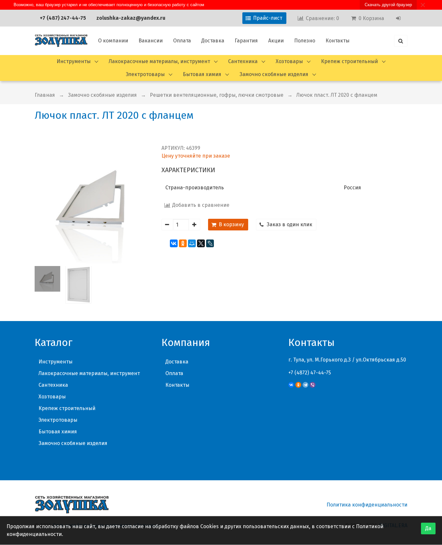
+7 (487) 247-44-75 (63, 18)
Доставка (212, 41)
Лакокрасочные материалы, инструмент (159, 61)
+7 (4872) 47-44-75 (309, 373)
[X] (201, 243)
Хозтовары (289, 61)
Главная (45, 95)
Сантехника (243, 61)
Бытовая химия (202, 74)
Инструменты (74, 61)
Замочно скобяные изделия (273, 74)
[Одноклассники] (183, 243)
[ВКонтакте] (174, 243)
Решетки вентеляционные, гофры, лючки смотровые (216, 95)
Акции (276, 41)
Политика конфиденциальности (366, 505)
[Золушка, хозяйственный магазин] (61, 41)
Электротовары (145, 74)
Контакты (337, 41)
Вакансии (150, 41)
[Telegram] (305, 385)
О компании (113, 41)
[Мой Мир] (192, 243)
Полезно (304, 41)
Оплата (182, 41)
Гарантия (246, 41)
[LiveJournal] (210, 243)
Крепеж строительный (349, 61)
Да (428, 528)
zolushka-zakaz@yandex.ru (130, 18)
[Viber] (312, 385)
